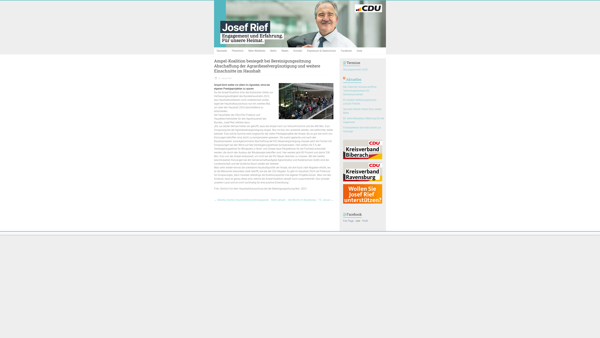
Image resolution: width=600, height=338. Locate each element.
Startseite (222, 50)
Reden (285, 50)
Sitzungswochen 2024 (355, 69)
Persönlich (237, 50)
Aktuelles (353, 79)
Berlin (273, 50)
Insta (359, 50)
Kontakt (297, 50)
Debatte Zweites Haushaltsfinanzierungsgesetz (241, 199)
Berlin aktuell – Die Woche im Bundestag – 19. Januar (302, 199)
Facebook (346, 50)
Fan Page (348, 220)
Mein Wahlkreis (256, 50)
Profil (365, 220)
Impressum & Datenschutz (321, 50)
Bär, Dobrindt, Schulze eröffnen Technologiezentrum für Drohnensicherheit (360, 90)
